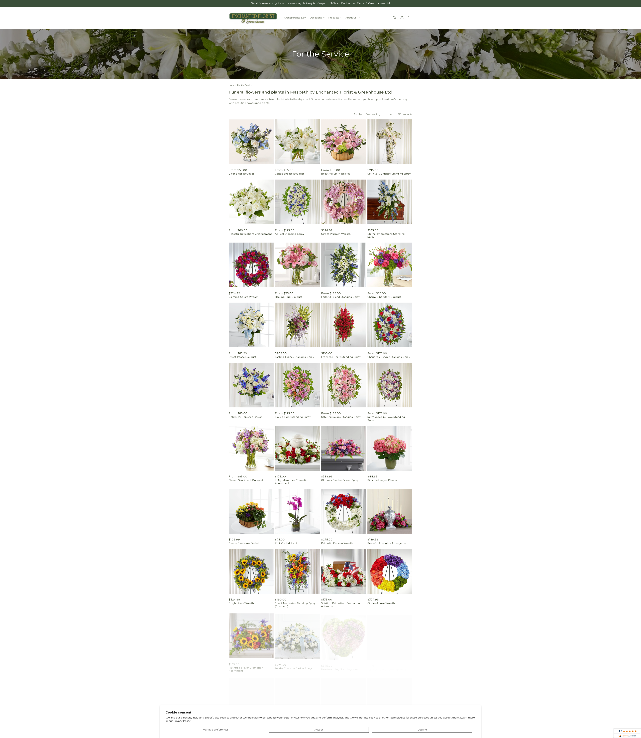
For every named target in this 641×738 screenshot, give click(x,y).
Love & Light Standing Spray (293, 416)
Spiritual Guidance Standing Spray (389, 173)
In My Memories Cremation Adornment (292, 482)
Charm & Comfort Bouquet (384, 296)
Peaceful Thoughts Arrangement (387, 543)
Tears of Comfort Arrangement (386, 666)
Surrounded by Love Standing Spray (386, 418)
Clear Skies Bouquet (241, 173)
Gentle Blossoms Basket (244, 543)
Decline (422, 729)
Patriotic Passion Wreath (337, 543)
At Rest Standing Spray (289, 233)
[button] (317, 17)
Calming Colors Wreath (244, 296)
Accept (318, 729)
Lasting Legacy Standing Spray (294, 356)
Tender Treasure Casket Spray (293, 666)
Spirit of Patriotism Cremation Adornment (340, 605)
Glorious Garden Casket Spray (340, 480)
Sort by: (358, 114)
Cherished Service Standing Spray (388, 356)
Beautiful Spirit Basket (335, 173)
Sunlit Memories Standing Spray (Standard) (295, 605)
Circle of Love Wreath (381, 603)
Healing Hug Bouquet (288, 296)
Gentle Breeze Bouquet (289, 173)
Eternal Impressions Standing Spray (386, 235)
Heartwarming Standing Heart (340, 666)
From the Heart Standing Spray (341, 356)
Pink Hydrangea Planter (382, 480)
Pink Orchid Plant (286, 543)
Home (232, 85)
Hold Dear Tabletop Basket (246, 416)
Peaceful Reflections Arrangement (250, 233)
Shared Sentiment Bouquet (246, 480)
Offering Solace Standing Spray (341, 416)
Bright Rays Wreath (241, 603)
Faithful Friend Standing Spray (340, 296)
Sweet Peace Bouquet (242, 356)
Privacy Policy (181, 720)
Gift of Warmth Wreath (336, 233)
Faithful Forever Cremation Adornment (246, 668)
